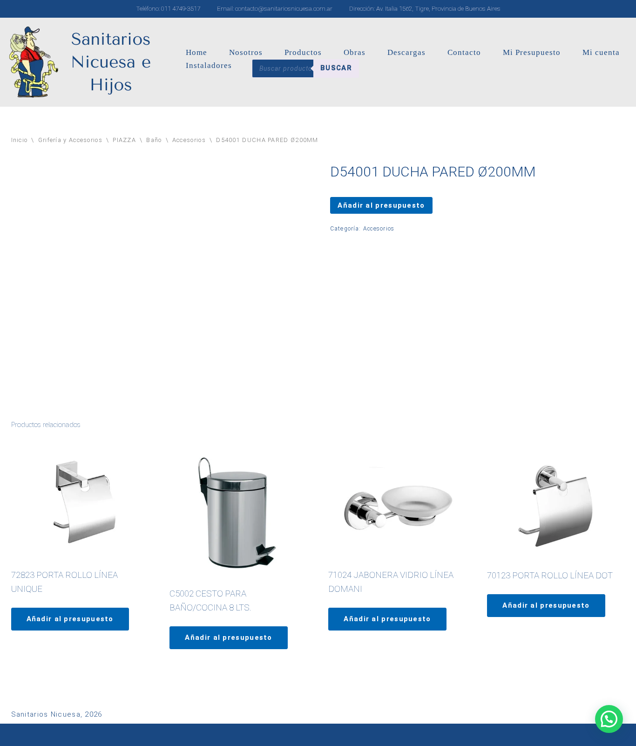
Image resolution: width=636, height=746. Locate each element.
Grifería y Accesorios (70, 139)
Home (196, 52)
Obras (354, 52)
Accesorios (189, 139)
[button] (609, 719)
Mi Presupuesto (532, 52)
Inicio (19, 139)
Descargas (406, 52)
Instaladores (209, 65)
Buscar (336, 68)
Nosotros (246, 52)
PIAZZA (124, 139)
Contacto (464, 52)
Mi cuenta (601, 52)
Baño (154, 139)
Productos (303, 52)
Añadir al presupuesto (381, 205)
